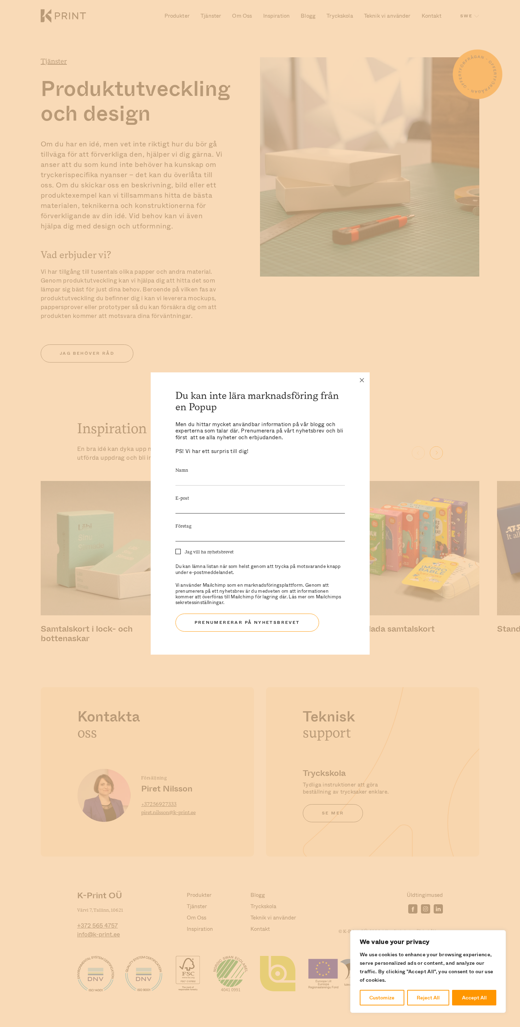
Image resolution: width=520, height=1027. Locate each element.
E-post (182, 498)
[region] (428, 971)
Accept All (474, 997)
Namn (181, 470)
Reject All (428, 997)
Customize (381, 997)
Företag (183, 526)
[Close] (362, 380)
